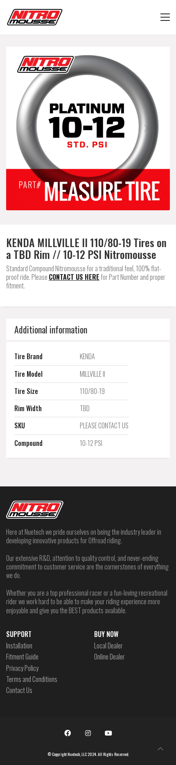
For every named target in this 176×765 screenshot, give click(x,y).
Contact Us (19, 690)
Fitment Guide (22, 656)
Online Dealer (109, 656)
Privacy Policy (22, 668)
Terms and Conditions (31, 679)
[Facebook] (67, 733)
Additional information (50, 329)
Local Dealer (108, 645)
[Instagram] (88, 733)
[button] (165, 17)
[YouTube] (108, 733)
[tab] (88, 329)
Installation (19, 645)
